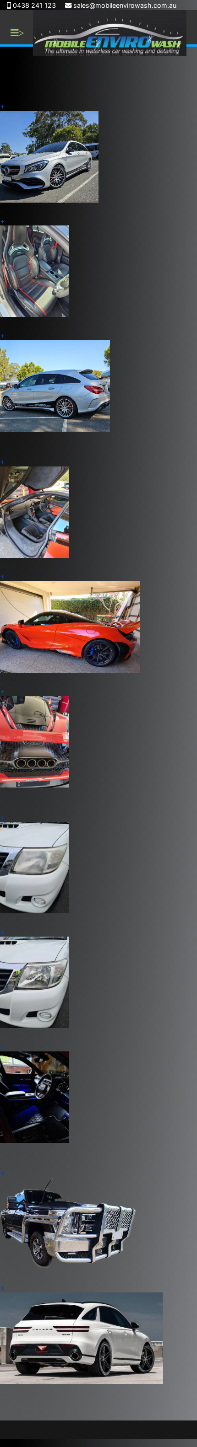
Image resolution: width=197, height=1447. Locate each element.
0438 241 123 (34, 5)
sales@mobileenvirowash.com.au (124, 5)
